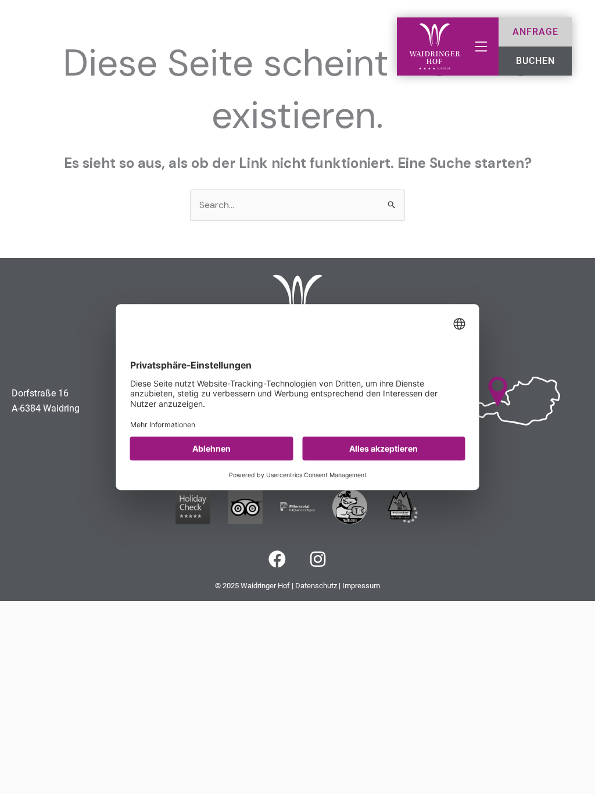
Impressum (361, 585)
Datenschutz (316, 585)
